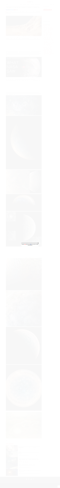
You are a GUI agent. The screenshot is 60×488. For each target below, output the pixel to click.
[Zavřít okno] (38, 243)
